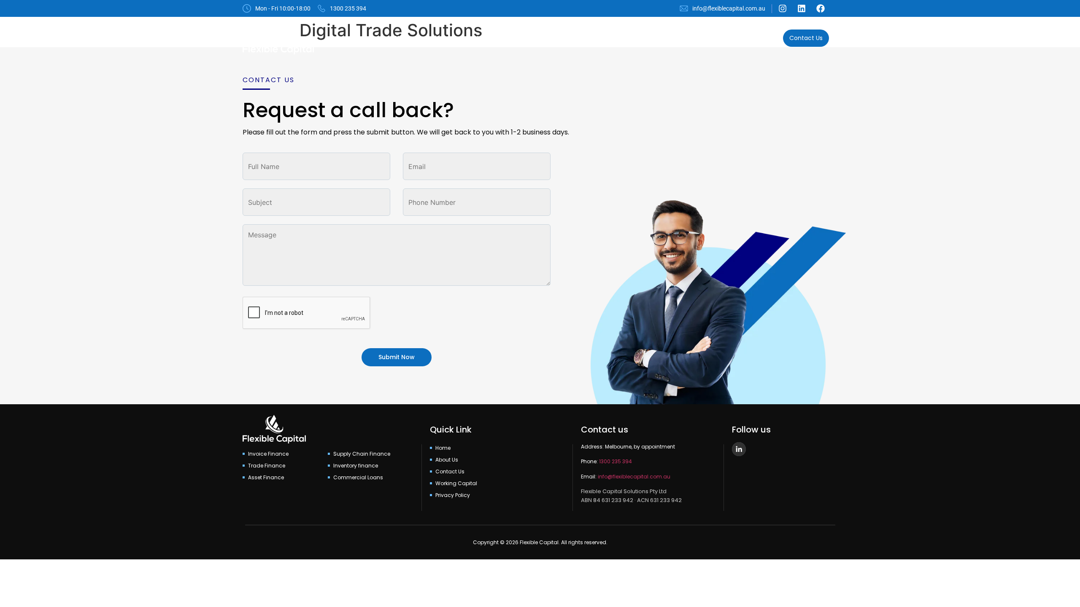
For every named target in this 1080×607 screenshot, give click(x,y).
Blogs (567, 38)
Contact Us (449, 471)
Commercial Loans (624, 38)
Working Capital (504, 38)
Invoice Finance (268, 453)
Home (404, 38)
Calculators (755, 38)
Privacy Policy (452, 495)
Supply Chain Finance (361, 453)
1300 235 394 (615, 461)
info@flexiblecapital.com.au (634, 476)
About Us (445, 38)
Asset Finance (695, 38)
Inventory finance (355, 465)
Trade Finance (266, 465)
